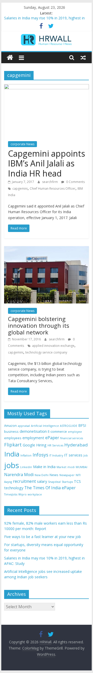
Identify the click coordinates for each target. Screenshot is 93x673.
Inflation (26, 455)
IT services (73, 455)
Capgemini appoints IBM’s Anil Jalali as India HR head (46, 163)
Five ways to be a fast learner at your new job (42, 536)
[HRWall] (10, 57)
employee (75, 432)
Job (85, 455)
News (54, 474)
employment (33, 437)
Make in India (44, 466)
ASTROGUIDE (68, 426)
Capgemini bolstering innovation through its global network (38, 325)
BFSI (82, 425)
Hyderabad (76, 445)
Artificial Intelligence (45, 426)
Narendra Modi (19, 474)
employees (12, 438)
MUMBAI (81, 467)
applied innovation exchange (53, 345)
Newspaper (67, 475)
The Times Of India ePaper (50, 488)
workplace (35, 494)
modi (71, 467)
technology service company (46, 352)
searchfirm (50, 182)
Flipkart (13, 445)
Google (29, 445)
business (11, 431)
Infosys (40, 455)
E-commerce (57, 431)
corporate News (22, 144)
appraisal (24, 426)
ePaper (52, 437)
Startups (67, 482)
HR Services (55, 445)
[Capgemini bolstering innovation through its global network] (46, 249)
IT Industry (56, 455)
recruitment (24, 481)
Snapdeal (54, 482)
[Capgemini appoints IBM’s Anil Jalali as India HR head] (46, 87)
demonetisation (33, 431)
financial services (71, 438)
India (11, 454)
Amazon (10, 425)
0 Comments (75, 182)
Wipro (22, 494)
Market (61, 467)
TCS (77, 481)
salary (42, 481)
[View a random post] (83, 57)
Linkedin (26, 467)
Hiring (41, 445)
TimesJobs (10, 494)
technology (13, 487)
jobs (11, 465)
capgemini (20, 188)
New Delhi (42, 475)
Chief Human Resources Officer (52, 188)
